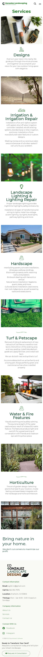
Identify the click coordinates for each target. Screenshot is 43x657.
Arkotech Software (17, 638)
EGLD (8, 638)
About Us (6, 610)
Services (5, 614)
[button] (16, 653)
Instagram (10, 633)
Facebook (10, 628)
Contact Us (7, 618)
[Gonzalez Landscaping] (14, 3)
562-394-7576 (14, 590)
